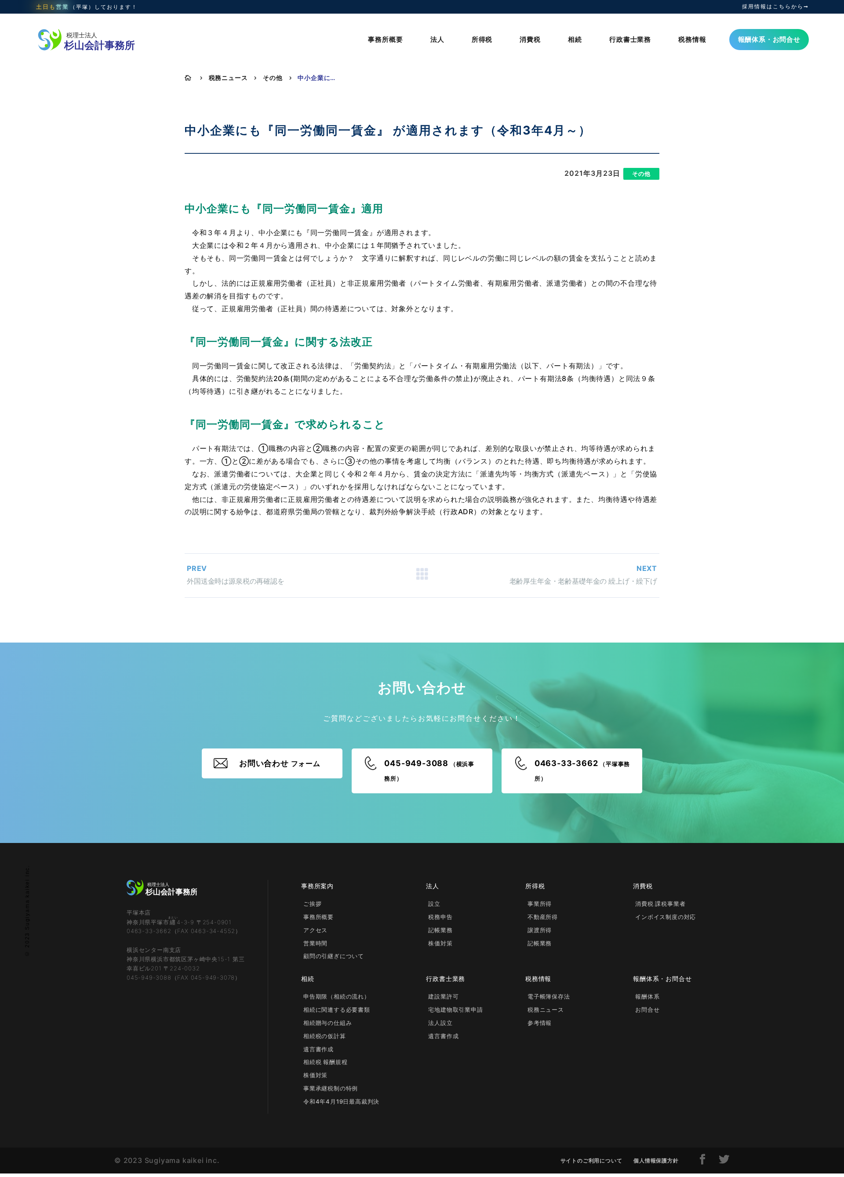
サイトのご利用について (591, 1160)
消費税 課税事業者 (660, 903)
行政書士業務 (630, 39)
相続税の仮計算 (324, 1035)
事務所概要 (385, 39)
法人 (437, 39)
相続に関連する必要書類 (336, 1009)
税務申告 (440, 916)
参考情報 (540, 1022)
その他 (272, 77)
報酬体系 (647, 996)
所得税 (482, 39)
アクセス (315, 930)
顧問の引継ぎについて (333, 955)
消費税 (530, 39)
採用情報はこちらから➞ (775, 6)
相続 (575, 39)
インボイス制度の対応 (665, 916)
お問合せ (647, 1009)
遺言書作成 (318, 1049)
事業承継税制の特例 (330, 1088)
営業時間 (315, 943)
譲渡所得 (540, 930)
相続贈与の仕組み (327, 1022)
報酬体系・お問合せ (769, 39)
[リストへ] (422, 575)
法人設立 (440, 1022)
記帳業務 (440, 930)
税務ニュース (228, 77)
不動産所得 (543, 916)
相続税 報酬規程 (325, 1061)
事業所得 (540, 903)
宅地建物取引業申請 (455, 1009)
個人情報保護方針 (655, 1160)
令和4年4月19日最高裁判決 (341, 1101)
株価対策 (440, 943)
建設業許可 (443, 996)
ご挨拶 (312, 903)
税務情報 (692, 39)
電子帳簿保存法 (549, 996)
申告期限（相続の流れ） (336, 996)
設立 (434, 903)
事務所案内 (317, 886)
